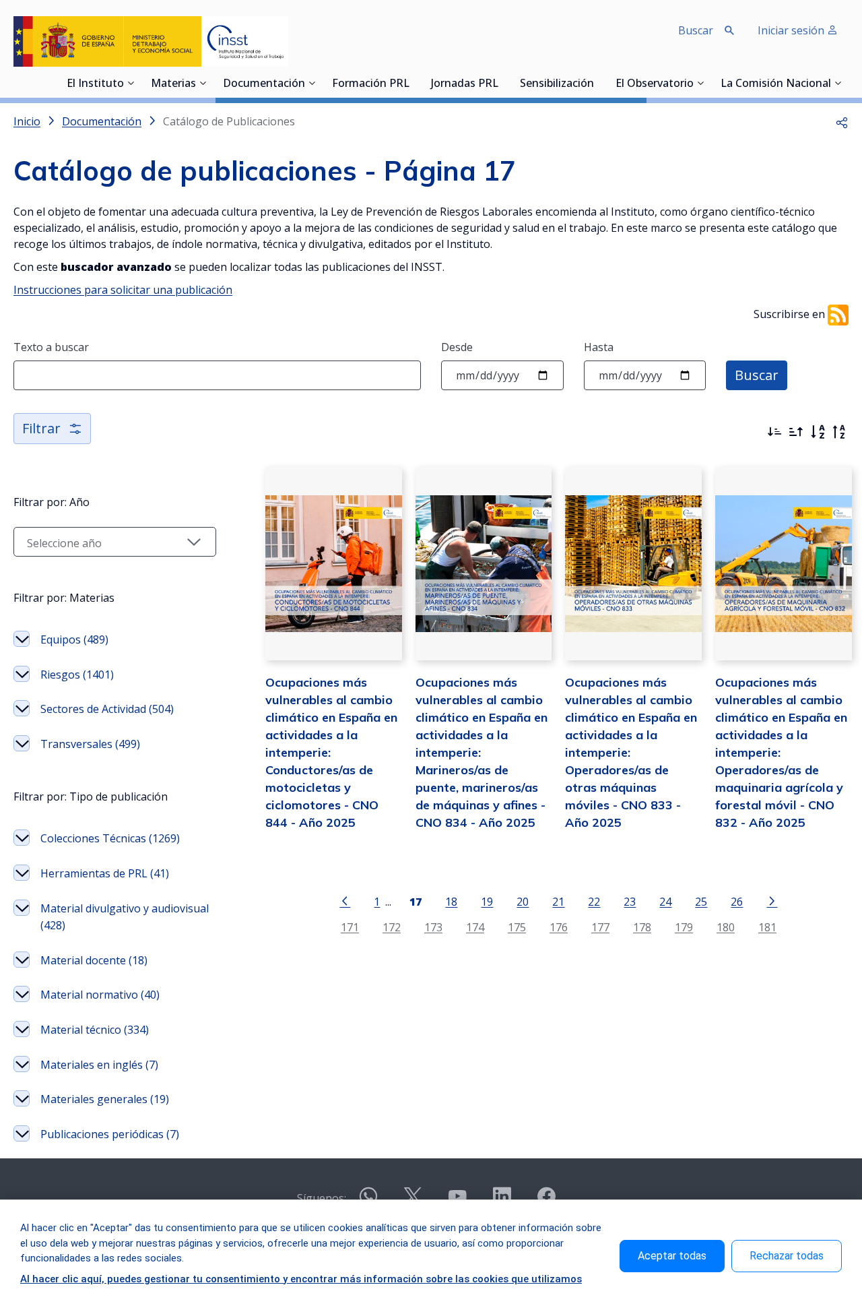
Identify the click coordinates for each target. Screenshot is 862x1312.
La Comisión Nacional (776, 84)
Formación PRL (370, 84)
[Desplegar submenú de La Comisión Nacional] (837, 83)
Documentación (264, 84)
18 (451, 901)
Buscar (756, 375)
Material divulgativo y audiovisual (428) (124, 917)
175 (517, 927)
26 (737, 901)
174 (475, 927)
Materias (173, 84)
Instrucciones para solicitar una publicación (122, 289)
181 (767, 927)
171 (350, 927)
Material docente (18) (93, 960)
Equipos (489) (74, 639)
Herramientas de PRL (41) (104, 873)
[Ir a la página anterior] (345, 900)
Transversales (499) (90, 744)
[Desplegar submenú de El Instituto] (130, 83)
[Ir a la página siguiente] (772, 900)
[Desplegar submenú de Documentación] (312, 83)
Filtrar (41, 428)
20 (523, 901)
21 (558, 901)
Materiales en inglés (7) (99, 1064)
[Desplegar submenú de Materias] (202, 83)
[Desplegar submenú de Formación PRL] (413, 83)
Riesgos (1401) (77, 674)
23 (630, 901)
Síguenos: (321, 1198)
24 (665, 901)
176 (559, 927)
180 (726, 927)
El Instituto (95, 84)
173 (433, 927)
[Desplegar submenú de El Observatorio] (700, 83)
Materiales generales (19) (104, 1099)
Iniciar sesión (792, 30)
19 (487, 901)
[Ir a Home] (150, 41)
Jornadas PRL (464, 84)
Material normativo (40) (100, 994)
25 (701, 901)
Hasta (599, 347)
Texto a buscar (51, 347)
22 (594, 901)
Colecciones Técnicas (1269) (110, 838)
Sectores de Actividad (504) (107, 708)
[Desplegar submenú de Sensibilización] (598, 83)
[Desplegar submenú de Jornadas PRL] (502, 83)
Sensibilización (557, 84)
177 (600, 927)
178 (642, 927)
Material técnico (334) (94, 1029)
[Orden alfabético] (817, 432)
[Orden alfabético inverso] (839, 432)
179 (684, 927)
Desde (457, 347)
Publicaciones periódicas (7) (109, 1134)
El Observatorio (655, 84)
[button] (842, 121)
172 (392, 927)
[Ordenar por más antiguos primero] (796, 432)
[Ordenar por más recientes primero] (774, 432)
